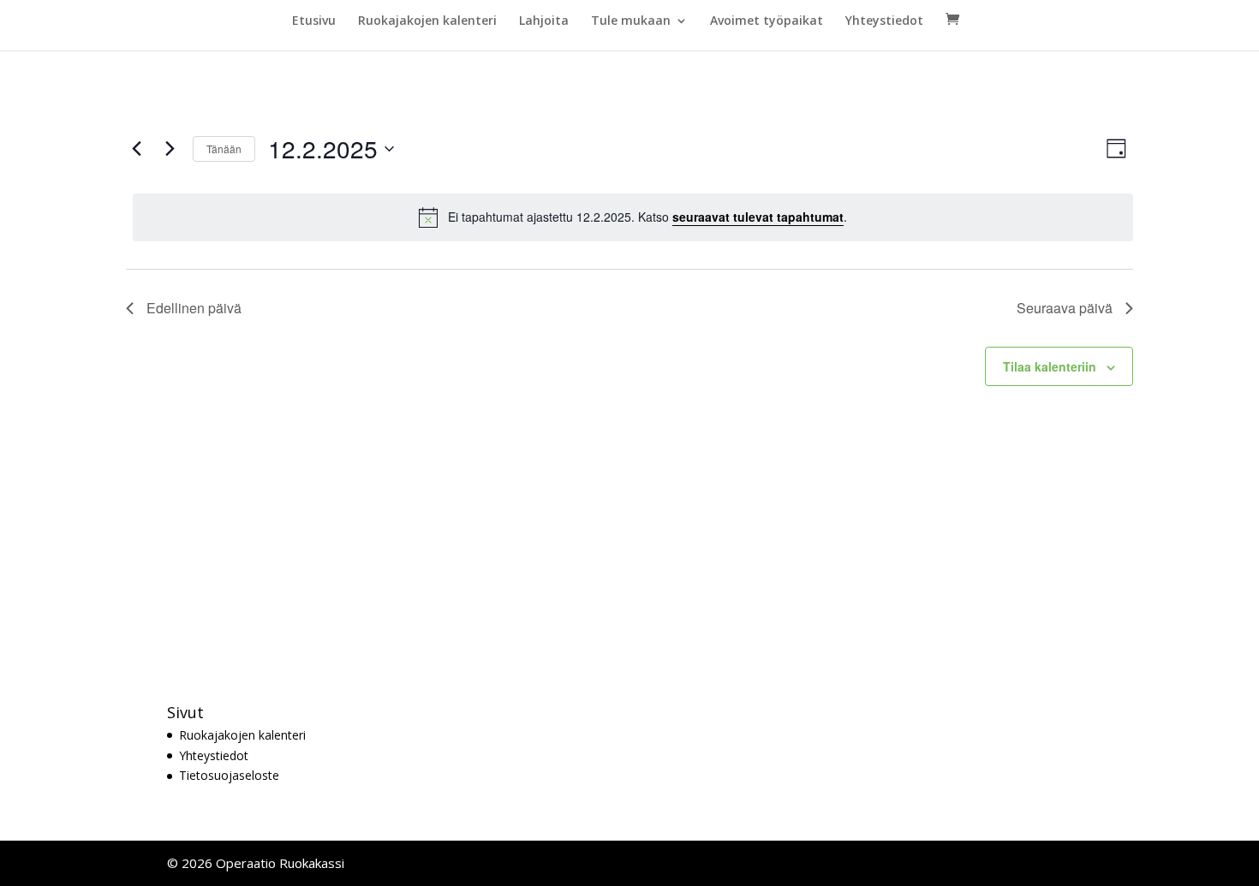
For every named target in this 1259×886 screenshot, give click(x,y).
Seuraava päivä (1065, 308)
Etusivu (314, 21)
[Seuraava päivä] (169, 149)
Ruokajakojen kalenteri (427, 21)
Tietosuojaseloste (229, 775)
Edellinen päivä (194, 308)
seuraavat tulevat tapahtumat (758, 216)
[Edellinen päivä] (136, 149)
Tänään (224, 148)
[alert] (633, 217)
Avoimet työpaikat (766, 21)
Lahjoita (544, 21)
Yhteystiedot (884, 21)
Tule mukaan (631, 21)
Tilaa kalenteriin (1049, 366)
